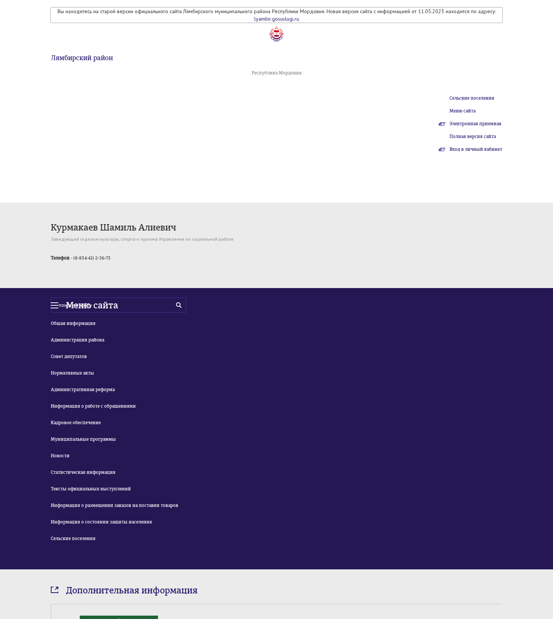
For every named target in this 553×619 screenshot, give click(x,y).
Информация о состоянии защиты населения (101, 522)
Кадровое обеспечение (76, 422)
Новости (60, 455)
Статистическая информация (83, 472)
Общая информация (73, 323)
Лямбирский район (82, 58)
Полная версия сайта (473, 136)
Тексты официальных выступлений (91, 489)
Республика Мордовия (277, 73)
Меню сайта (463, 111)
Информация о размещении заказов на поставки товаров (114, 505)
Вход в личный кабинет (476, 149)
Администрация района (77, 340)
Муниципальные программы (83, 439)
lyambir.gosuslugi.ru (276, 18)
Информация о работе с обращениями (93, 406)
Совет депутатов (69, 356)
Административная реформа (83, 389)
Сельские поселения (472, 98)
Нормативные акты (72, 373)
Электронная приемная (475, 123)
